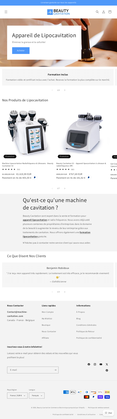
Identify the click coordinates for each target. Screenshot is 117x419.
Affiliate (45, 338)
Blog (78, 318)
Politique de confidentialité (89, 338)
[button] (6, 12)
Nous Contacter (49, 331)
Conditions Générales (86, 325)
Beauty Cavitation (44, 408)
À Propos (80, 312)
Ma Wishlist (47, 318)
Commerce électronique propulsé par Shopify (68, 408)
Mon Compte (48, 312)
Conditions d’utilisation (86, 414)
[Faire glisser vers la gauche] (52, 90)
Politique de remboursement (98, 408)
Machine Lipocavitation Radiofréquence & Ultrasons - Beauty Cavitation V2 (27, 164)
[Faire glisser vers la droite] (65, 90)
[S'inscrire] (55, 370)
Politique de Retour (85, 331)
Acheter (21, 50)
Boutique (46, 325)
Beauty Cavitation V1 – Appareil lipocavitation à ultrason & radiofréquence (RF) (81, 164)
